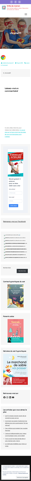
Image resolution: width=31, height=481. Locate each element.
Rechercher (22, 271)
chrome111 (8, 73)
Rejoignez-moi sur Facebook (14, 221)
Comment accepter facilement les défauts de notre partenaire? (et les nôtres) (16, 423)
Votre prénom (12, 189)
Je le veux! (13, 205)
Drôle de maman (13, 6)
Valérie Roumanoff (8, 63)
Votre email (11, 197)
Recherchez (7, 268)
